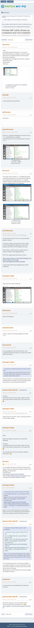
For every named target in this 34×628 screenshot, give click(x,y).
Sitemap (25, 626)
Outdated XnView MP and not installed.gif (17, 85)
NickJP (6, 95)
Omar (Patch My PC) (11, 390)
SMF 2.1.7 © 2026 (11, 626)
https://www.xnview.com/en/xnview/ (17, 476)
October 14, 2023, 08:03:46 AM (10, 47)
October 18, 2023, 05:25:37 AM (10, 173)
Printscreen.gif (16, 220)
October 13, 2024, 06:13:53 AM (9, 582)
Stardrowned (8, 129)
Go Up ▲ (23, 624)
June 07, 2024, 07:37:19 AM (10, 464)
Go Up (3, 614)
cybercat (7, 579)
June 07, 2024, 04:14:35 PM (8, 524)
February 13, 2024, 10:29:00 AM (9, 430)
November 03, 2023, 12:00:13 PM (10, 278)
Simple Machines (19, 626)
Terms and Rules (16, 624)
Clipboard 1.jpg (16, 160)
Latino (6, 461)
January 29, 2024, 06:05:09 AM (9, 392)
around (6, 45)
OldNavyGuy (8, 231)
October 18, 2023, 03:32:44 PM (9, 233)
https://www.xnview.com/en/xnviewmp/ (13, 474)
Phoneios (7, 112)
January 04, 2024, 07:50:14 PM (9, 347)
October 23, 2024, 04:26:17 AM (9, 599)
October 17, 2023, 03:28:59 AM (9, 114)
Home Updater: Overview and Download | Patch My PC (17, 607)
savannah (7, 345)
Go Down (4, 39)
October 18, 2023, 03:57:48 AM (10, 132)
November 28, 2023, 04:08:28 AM (10, 313)
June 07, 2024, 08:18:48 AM (8, 487)
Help (10, 624)
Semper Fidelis (9, 276)
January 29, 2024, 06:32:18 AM (9, 411)
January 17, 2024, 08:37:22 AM (9, 365)
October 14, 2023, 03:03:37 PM (9, 97)
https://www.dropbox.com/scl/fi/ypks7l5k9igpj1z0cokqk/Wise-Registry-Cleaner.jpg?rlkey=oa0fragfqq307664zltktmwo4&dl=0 (17, 260)
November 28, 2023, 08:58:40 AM (10, 330)
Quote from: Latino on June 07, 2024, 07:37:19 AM (17, 492)
